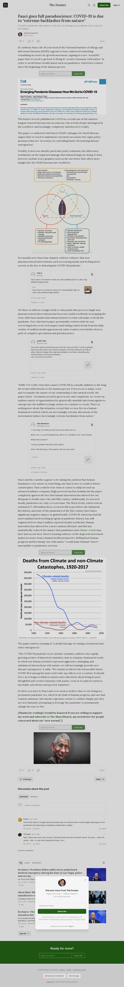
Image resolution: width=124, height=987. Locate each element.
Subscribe (62, 911)
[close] (85, 880)
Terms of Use (73, 917)
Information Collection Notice (61, 919)
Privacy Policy (80, 919)
